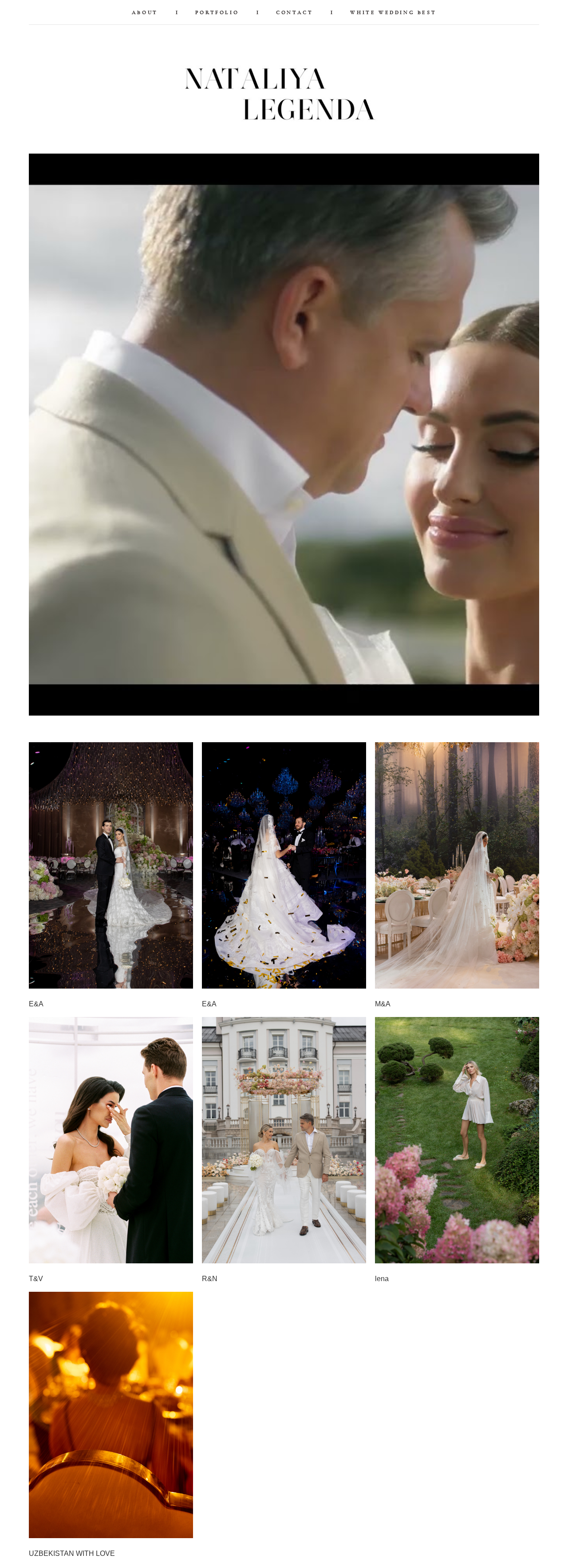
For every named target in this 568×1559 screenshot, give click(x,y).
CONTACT (294, 12)
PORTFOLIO (217, 12)
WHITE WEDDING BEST (393, 12)
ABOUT (145, 12)
